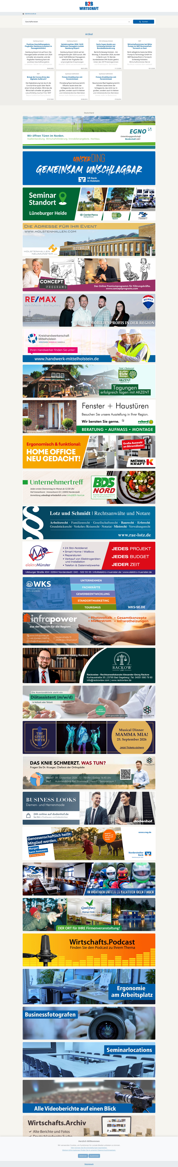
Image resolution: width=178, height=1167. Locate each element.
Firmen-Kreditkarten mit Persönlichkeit (72, 78)
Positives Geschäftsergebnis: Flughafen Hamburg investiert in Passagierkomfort (38, 46)
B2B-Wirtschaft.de (30, 14)
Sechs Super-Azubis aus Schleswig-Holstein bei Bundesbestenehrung (105, 46)
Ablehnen (83, 1156)
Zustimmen (94, 1156)
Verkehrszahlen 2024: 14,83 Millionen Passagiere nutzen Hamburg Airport (72, 46)
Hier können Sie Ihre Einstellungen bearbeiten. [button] (89, 1148)
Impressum (89, 1164)
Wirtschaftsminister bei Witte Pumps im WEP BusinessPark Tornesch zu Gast (140, 46)
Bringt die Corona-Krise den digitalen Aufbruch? (38, 78)
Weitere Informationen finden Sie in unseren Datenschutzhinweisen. (89, 1150)
